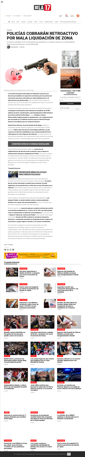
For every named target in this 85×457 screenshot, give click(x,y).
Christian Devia (14, 47)
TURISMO (56, 21)
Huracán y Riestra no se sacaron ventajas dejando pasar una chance (68, 360)
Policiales (61, 382)
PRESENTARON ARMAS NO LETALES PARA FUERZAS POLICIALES (33, 173)
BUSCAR (13, 21)
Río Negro (10, 244)
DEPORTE (36, 21)
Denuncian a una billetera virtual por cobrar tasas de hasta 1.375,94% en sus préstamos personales (28, 305)
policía (5, 244)
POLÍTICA (41, 21)
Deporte (7, 329)
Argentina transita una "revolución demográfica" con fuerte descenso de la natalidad (67, 289)
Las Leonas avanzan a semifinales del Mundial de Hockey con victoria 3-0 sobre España (41, 445)
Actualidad (9, 30)
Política (7, 356)
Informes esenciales (49, 21)
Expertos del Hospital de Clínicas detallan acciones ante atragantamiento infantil (67, 273)
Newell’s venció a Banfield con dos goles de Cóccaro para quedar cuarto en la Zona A (14, 334)
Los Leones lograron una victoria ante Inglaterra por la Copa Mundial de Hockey (42, 360)
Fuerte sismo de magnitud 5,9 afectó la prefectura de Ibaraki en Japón (29, 288)
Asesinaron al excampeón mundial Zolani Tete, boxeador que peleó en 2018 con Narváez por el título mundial (42, 417)
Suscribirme (70, 103)
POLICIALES (23, 21)
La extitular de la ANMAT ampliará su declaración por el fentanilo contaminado (67, 417)
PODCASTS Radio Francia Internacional (68, 21)
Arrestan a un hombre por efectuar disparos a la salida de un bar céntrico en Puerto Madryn (69, 386)
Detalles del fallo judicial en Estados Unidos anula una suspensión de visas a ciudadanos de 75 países (67, 305)
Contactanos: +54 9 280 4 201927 (70, 92)
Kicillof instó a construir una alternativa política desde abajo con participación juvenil (15, 360)
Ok (69, 454)
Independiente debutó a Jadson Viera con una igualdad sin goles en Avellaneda (15, 386)
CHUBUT (17, 21)
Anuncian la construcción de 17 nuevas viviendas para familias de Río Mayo (15, 417)
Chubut (7, 412)
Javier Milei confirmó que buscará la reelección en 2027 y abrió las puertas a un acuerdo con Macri (42, 387)
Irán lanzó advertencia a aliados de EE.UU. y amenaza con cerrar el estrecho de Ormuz (29, 273)
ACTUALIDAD (29, 21)
